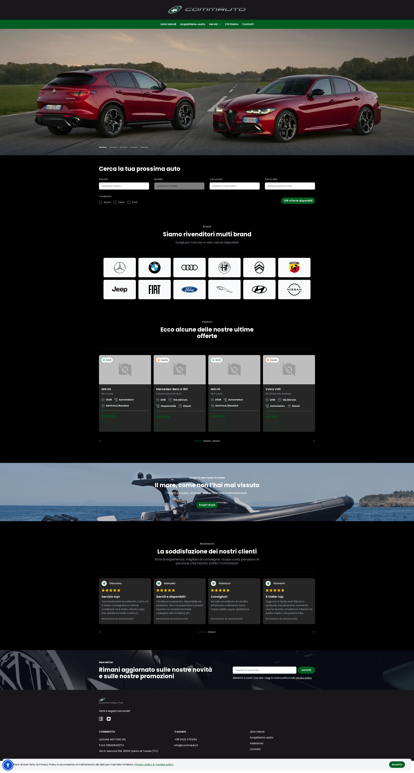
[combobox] (124, 186)
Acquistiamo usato (192, 24)
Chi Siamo (231, 24)
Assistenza (256, 743)
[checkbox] (100, 202)
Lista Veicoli (168, 24)
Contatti (248, 24)
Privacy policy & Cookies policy (154, 764)
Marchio (103, 179)
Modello (158, 179)
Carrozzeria (216, 179)
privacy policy (304, 678)
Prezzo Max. (271, 179)
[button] (8, 765)
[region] (207, 398)
